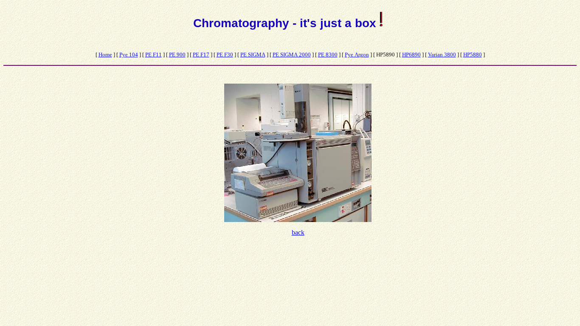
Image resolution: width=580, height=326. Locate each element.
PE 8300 (328, 54)
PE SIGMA (252, 54)
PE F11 (153, 54)
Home (105, 54)
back (298, 232)
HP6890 (411, 54)
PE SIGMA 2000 (292, 54)
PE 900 (177, 54)
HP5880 (472, 54)
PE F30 (225, 54)
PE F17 (201, 54)
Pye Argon (357, 54)
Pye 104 (128, 54)
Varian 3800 (442, 54)
